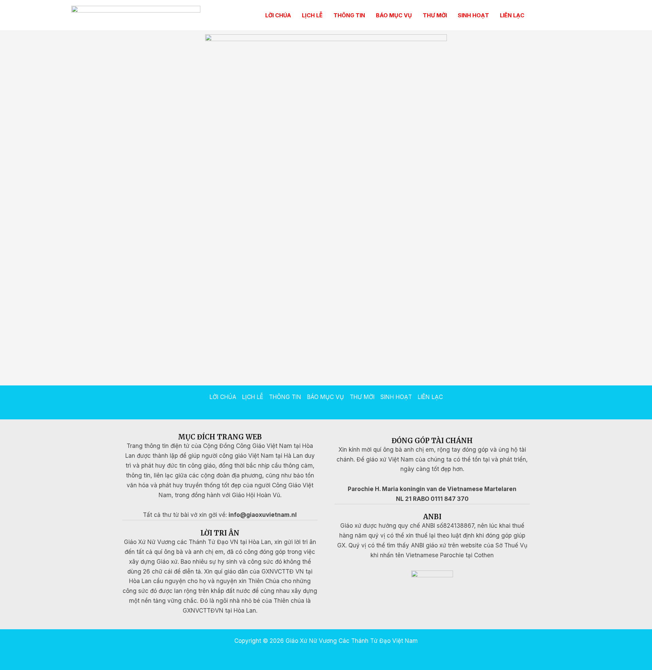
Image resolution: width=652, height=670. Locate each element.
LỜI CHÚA (278, 15)
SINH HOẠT (473, 15)
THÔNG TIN (349, 15)
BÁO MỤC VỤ (394, 15)
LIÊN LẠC (512, 15)
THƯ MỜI (435, 15)
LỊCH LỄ (312, 15)
